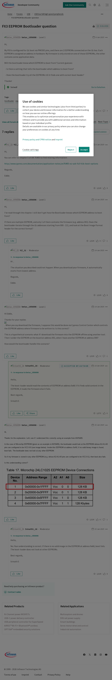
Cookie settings (31, 149)
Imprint (59, 139)
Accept (84, 149)
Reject (71, 149)
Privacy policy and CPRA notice (37, 139)
